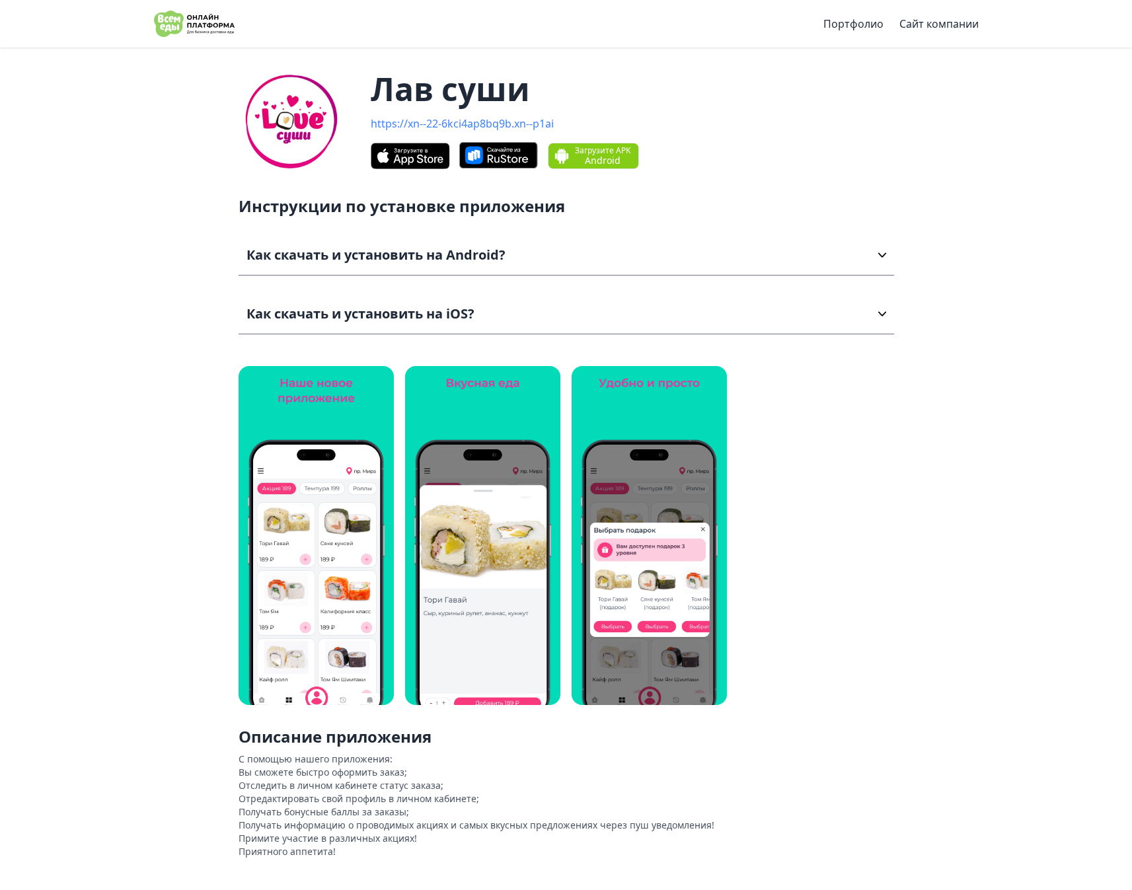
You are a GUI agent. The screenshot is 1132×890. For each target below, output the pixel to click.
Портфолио (853, 24)
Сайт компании (939, 24)
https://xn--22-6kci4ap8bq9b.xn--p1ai (462, 123)
